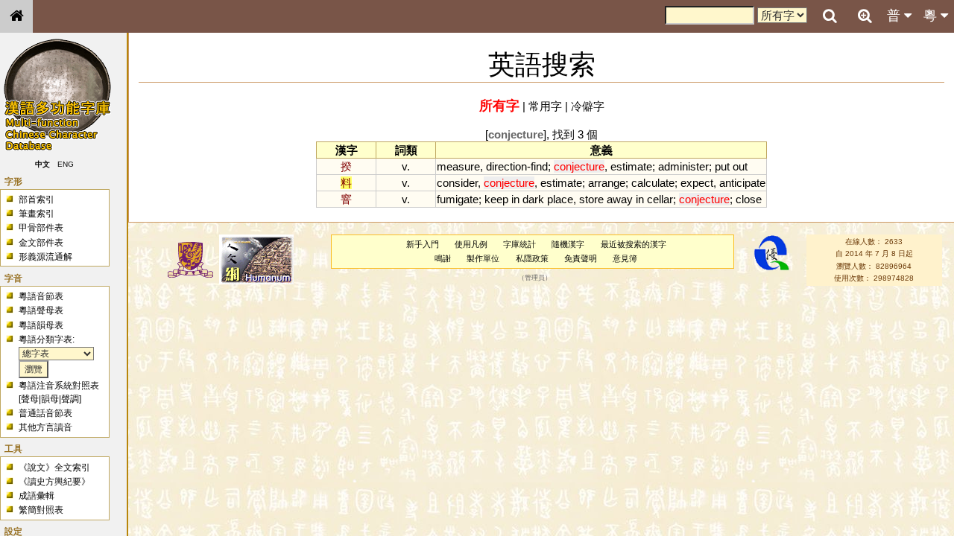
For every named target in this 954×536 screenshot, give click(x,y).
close (749, 199)
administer (683, 166)
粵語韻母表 (41, 325)
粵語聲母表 (41, 310)
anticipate (742, 182)
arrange (606, 182)
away (620, 199)
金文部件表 (41, 242)
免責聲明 (580, 258)
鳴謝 (443, 258)
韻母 (50, 399)
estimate (631, 166)
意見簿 (625, 258)
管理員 (535, 278)
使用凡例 (471, 244)
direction (506, 166)
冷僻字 (587, 106)
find (539, 166)
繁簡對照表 (41, 510)
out (740, 166)
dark (533, 199)
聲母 (30, 399)
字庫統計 (519, 244)
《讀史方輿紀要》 (54, 481)
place (560, 199)
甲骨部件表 (41, 228)
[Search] (829, 16)
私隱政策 (532, 258)
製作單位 (483, 258)
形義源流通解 (45, 257)
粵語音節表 (41, 296)
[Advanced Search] (864, 15)
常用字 (545, 106)
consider (457, 182)
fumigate (457, 199)
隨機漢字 (568, 244)
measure (458, 166)
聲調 (70, 399)
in (515, 199)
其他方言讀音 (45, 427)
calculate (653, 182)
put (722, 166)
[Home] (16, 16)
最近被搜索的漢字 (633, 244)
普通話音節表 (45, 413)
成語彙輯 (36, 496)
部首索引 (36, 199)
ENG (65, 164)
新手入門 (422, 244)
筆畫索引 (36, 213)
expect (696, 182)
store (591, 199)
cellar (660, 199)
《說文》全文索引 (54, 467)
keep (496, 199)
